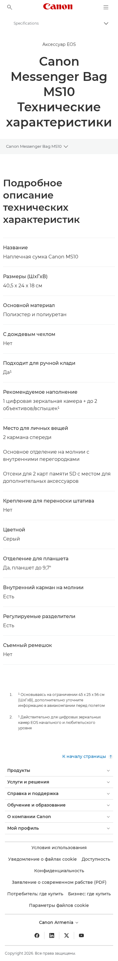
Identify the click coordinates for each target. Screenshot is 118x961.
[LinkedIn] (51, 935)
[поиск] (10, 7)
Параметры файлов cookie (59, 905)
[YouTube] (81, 935)
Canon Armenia (56, 922)
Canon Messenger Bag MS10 (34, 146)
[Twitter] (66, 935)
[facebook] (36, 935)
